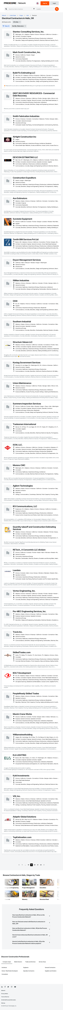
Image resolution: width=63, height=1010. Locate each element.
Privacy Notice (4, 993)
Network (22, 3)
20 (34, 864)
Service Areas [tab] (42, 961)
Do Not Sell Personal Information (8, 1000)
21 (37, 864)
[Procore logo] (10, 3)
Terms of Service (5, 996)
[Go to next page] (44, 865)
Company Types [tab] (7, 961)
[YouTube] (15, 987)
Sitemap (3, 1003)
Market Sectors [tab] (18, 961)
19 (31, 864)
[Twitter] (8, 987)
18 (28, 864)
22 (41, 864)
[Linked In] (2, 987)
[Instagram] (11, 987)
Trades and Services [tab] (30, 961)
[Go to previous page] (19, 865)
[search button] (57, 9)
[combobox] (45, 9)
